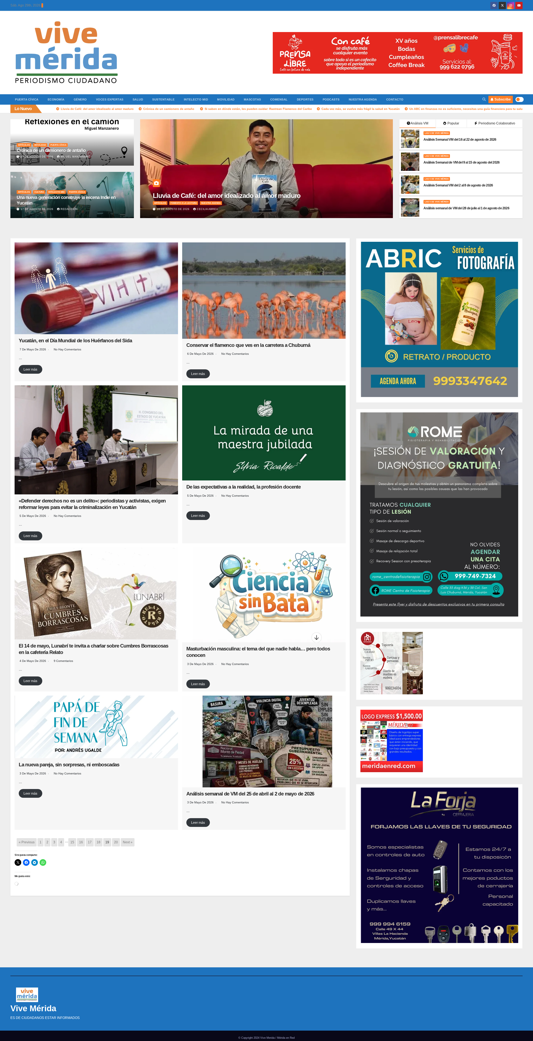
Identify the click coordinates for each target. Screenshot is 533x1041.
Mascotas (252, 99)
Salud (138, 99)
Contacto (394, 99)
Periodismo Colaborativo (496, 123)
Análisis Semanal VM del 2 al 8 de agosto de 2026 (458, 185)
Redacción (69, 209)
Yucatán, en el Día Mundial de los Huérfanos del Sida (75, 340)
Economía (56, 99)
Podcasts (331, 99)
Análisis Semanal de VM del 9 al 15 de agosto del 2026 (461, 162)
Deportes (305, 99)
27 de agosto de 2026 (37, 156)
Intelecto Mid (196, 99)
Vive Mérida (33, 1008)
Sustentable (163, 99)
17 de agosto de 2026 (37, 209)
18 (98, 842)
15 (72, 842)
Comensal (279, 99)
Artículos (24, 145)
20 (116, 842)
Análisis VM (419, 123)
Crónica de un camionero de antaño (52, 150)
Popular (453, 123)
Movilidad (226, 99)
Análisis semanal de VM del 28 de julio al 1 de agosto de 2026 (466, 208)
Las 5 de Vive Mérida (437, 133)
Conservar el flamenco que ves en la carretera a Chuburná (248, 345)
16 (81, 842)
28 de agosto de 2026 (173, 209)
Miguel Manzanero (75, 156)
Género (80, 99)
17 (90, 842)
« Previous (27, 842)
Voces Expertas (109, 99)
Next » (127, 842)
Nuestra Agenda (363, 99)
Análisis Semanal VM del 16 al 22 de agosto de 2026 (459, 139)
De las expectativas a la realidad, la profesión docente (243, 487)
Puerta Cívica (27, 99)
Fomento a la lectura (184, 203)
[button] (484, 99)
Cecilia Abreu (207, 209)
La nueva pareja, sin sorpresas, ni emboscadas (69, 764)
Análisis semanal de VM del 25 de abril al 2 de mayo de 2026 (250, 794)
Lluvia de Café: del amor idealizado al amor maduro (227, 195)
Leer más (30, 369)
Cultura (39, 192)
